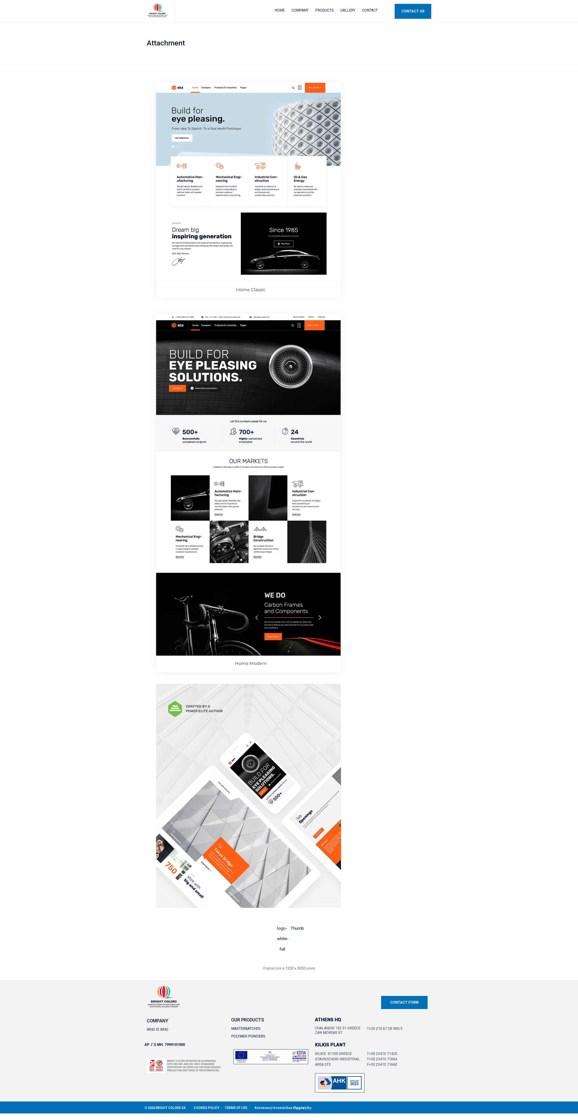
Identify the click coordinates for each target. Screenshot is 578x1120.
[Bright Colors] (157, 10)
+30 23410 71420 (383, 1054)
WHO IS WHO (157, 1029)
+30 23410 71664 (383, 1059)
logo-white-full (282, 930)
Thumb (296, 928)
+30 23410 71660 (383, 1064)
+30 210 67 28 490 (384, 1028)
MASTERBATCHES (246, 1028)
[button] (413, 11)
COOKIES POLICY (206, 1108)
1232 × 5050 (295, 968)
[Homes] (248, 906)
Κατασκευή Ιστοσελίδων (273, 1108)
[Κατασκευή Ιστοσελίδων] (303, 1108)
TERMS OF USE (236, 1108)
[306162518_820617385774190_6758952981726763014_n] (270, 1063)
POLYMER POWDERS (248, 1036)
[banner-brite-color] (339, 1091)
